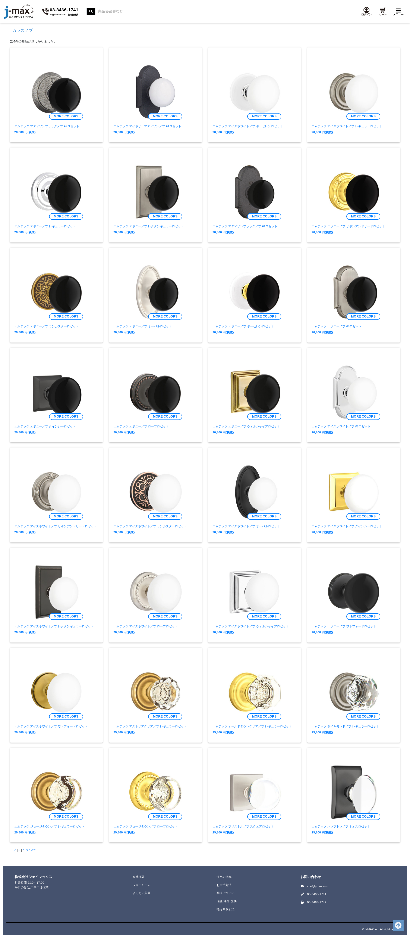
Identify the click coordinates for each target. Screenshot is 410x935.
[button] (366, 11)
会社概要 (139, 877)
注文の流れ (224, 877)
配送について (225, 893)
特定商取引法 (225, 909)
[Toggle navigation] (398, 11)
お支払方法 (224, 885)
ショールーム (142, 885)
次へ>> (30, 850)
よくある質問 (142, 893)
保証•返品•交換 (227, 901)
